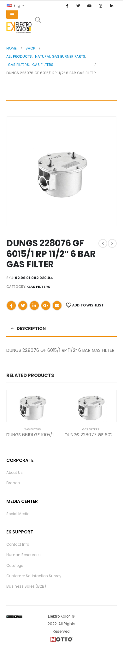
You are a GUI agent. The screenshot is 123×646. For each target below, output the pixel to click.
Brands (13, 483)
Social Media (18, 513)
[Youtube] (89, 5)
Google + (46, 305)
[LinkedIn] (111, 5)
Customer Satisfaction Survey (34, 576)
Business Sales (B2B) (26, 586)
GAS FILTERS (38, 286)
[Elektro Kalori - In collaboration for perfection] (19, 27)
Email (57, 305)
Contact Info (17, 544)
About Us (14, 472)
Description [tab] (31, 328)
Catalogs (14, 565)
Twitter (23, 305)
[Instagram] (100, 5)
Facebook (11, 305)
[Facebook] (67, 5)
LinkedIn (34, 305)
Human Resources (23, 554)
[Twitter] (78, 5)
